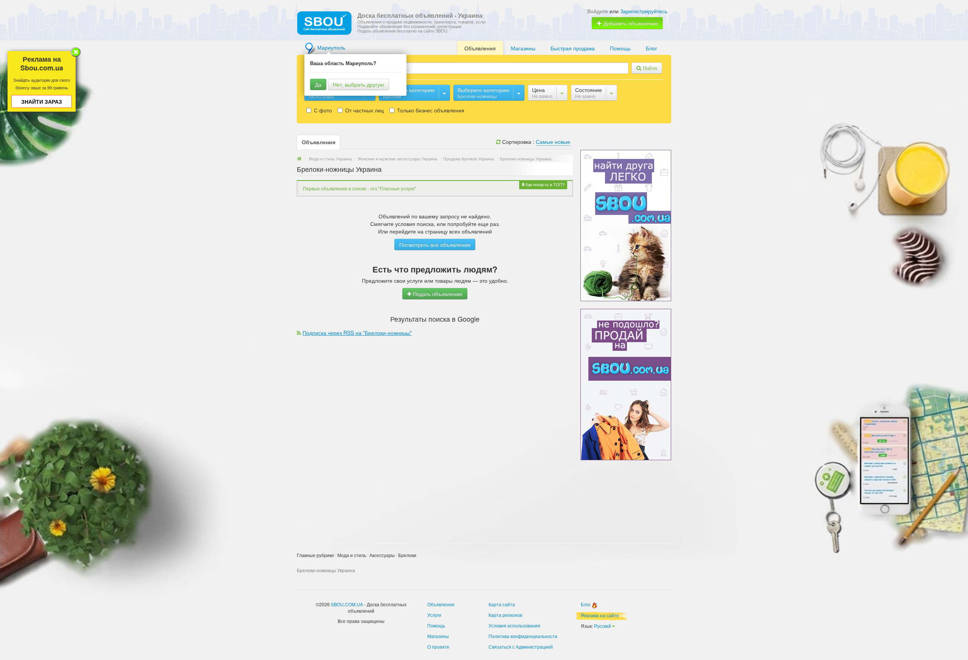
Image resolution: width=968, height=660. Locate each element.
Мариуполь (331, 47)
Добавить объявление (630, 23)
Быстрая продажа (573, 48)
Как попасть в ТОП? (544, 184)
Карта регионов (505, 615)
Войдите (597, 11)
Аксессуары (382, 555)
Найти (649, 68)
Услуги (434, 615)
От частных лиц (364, 110)
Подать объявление (436, 293)
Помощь (620, 48)
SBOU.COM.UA (347, 604)
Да (318, 84)
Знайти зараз (41, 101)
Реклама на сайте (600, 615)
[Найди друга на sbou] (625, 225)
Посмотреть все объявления (434, 244)
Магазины (523, 48)
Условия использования (514, 625)
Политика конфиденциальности (523, 636)
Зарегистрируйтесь (643, 11)
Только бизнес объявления (430, 110)
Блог (651, 48)
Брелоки (407, 555)
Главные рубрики (315, 555)
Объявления (480, 48)
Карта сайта (502, 604)
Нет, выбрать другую (358, 84)
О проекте (438, 646)
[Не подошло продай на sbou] (625, 384)
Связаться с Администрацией (521, 646)
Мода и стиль (351, 555)
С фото (322, 110)
